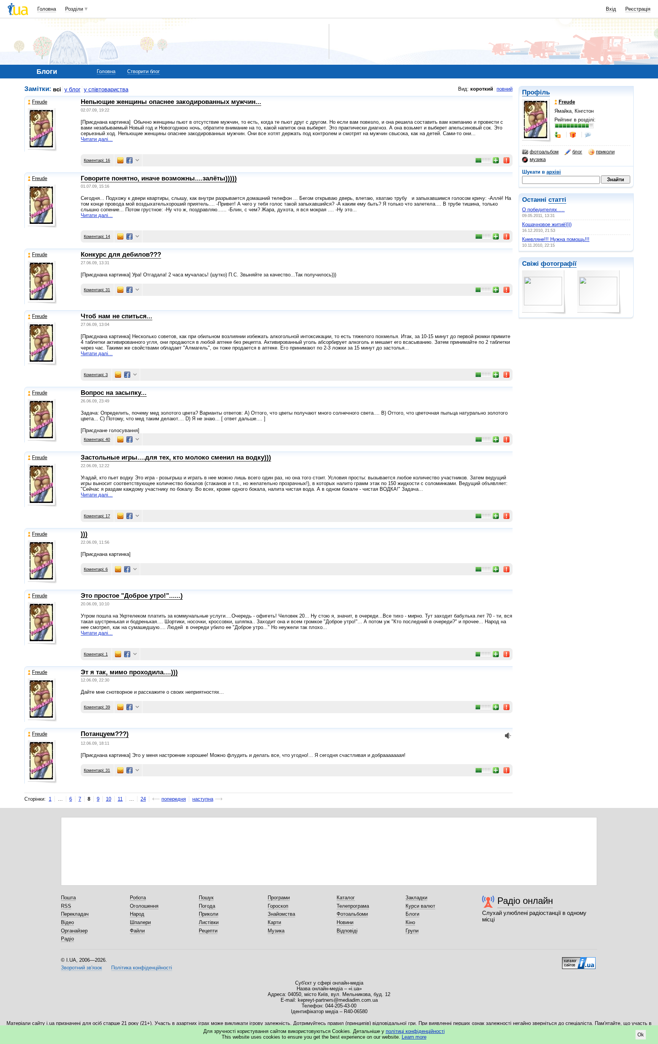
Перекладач (75, 914)
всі (57, 89)
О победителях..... (543, 209)
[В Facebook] (129, 160)
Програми (279, 897)
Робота (138, 897)
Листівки (209, 922)
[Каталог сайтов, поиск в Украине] (579, 960)
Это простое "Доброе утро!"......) (132, 595)
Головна (46, 9)
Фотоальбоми (352, 914)
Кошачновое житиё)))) (547, 224)
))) (84, 534)
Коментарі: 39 (97, 707)
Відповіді (347, 931)
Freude (39, 102)
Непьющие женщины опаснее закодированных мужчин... (171, 101)
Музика (276, 931)
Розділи (74, 9)
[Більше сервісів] (137, 160)
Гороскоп (278, 906)
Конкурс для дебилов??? (121, 254)
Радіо (67, 939)
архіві (553, 172)
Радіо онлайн (525, 901)
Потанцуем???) (105, 734)
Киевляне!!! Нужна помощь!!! (555, 239)
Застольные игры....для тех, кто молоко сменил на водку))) (176, 457)
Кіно (410, 922)
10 (108, 799)
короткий (481, 89)
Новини (345, 922)
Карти (274, 922)
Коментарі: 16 (97, 160)
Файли (137, 931)
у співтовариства (106, 89)
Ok (640, 1035)
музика (538, 159)
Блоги (412, 914)
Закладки (416, 897)
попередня (173, 799)
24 (143, 799)
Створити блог (143, 71)
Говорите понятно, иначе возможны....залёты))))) (159, 178)
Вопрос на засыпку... (114, 392)
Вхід (611, 9)
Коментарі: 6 (96, 569)
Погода (207, 906)
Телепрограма (353, 906)
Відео (67, 922)
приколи (605, 152)
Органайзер (74, 931)
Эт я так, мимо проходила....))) (129, 672)
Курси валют (420, 906)
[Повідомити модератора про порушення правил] (506, 160)
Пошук (206, 897)
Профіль (536, 92)
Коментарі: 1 (96, 654)
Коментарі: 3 (96, 374)
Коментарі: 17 (97, 516)
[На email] (120, 160)
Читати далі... (97, 139)
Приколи (208, 914)
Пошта (68, 897)
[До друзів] (558, 135)
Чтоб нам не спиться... (116, 316)
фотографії (559, 263)
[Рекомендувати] (496, 160)
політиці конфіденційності (415, 1031)
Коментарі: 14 (97, 236)
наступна (202, 799)
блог (577, 152)
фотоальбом (544, 152)
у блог (72, 89)
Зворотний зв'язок (81, 968)
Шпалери (140, 922)
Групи (412, 931)
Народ (137, 914)
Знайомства (281, 914)
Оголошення (144, 906)
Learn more (414, 1037)
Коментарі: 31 (97, 289)
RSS (66, 906)
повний (505, 89)
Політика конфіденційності (141, 968)
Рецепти (208, 931)
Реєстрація (637, 9)
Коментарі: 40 (97, 439)
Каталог (346, 897)
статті (557, 199)
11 (120, 799)
